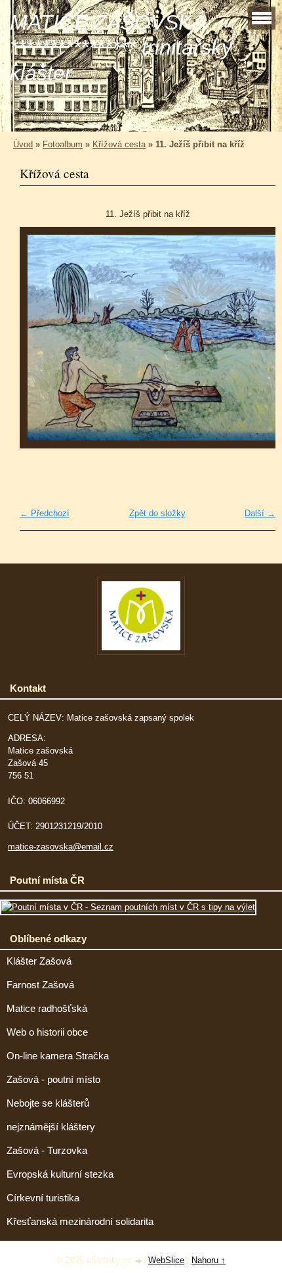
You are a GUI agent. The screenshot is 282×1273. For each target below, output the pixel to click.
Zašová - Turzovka (47, 1150)
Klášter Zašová (39, 961)
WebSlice (166, 1260)
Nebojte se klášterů (48, 1103)
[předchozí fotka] (41, 344)
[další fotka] (254, 344)
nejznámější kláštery (51, 1127)
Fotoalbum (63, 144)
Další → (260, 513)
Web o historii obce (47, 1032)
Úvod (23, 144)
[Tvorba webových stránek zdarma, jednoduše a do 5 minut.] (139, 1261)
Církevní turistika (43, 1198)
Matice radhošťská (47, 1008)
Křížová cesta (119, 144)
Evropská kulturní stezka (60, 1174)
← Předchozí (45, 513)
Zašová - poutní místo (53, 1079)
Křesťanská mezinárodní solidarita (80, 1221)
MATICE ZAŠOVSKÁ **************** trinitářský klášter (121, 48)
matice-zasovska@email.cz (60, 847)
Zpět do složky (157, 513)
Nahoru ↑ (208, 1260)
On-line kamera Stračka (58, 1056)
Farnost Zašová (40, 985)
